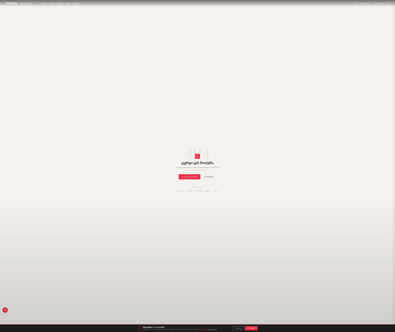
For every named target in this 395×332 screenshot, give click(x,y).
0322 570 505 (365, 3)
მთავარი (44, 3)
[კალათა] (387, 3)
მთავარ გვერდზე (191, 177)
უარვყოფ (238, 328)
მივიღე (252, 328)
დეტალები (203, 329)
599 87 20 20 (379, 3)
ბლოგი (68, 3)
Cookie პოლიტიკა (212, 329)
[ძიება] (356, 3)
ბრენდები (60, 3)
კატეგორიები (27, 3)
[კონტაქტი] (5, 310)
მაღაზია (51, 3)
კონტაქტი (76, 3)
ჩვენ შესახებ (199, 191)
